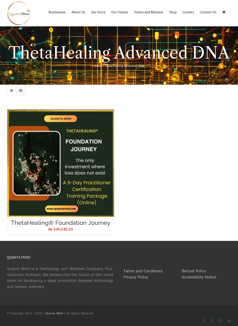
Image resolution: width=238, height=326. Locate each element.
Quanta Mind (54, 313)
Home (98, 66)
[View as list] (20, 90)
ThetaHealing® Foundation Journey (60, 222)
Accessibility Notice (199, 277)
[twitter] (212, 321)
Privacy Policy (136, 277)
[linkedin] (229, 321)
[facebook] (204, 321)
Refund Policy (194, 271)
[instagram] (221, 321)
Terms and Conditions (142, 271)
